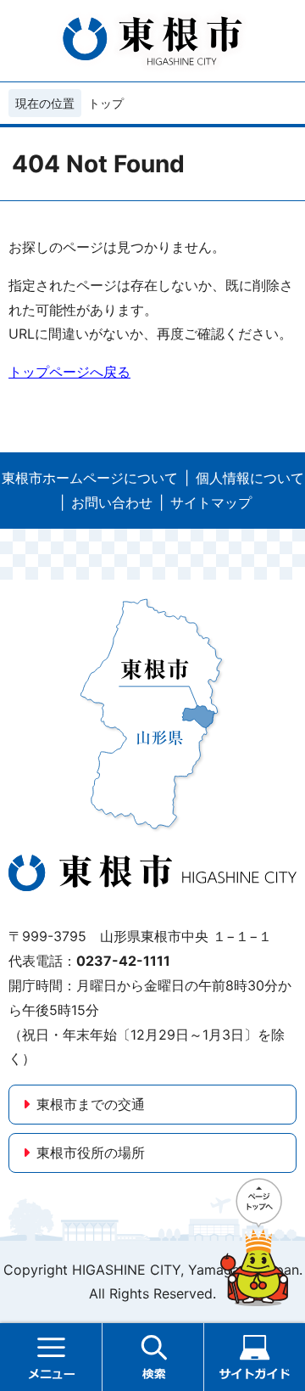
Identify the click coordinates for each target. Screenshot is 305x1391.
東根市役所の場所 (90, 1152)
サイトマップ (211, 502)
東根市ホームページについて (90, 477)
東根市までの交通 (90, 1104)
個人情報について (250, 477)
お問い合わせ (111, 502)
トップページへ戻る (69, 371)
